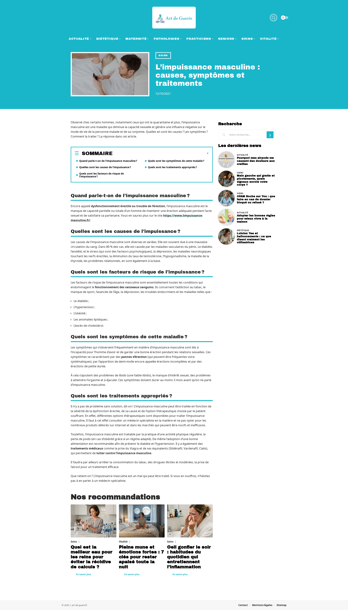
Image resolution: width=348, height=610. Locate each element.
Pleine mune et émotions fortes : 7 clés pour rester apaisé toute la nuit (141, 557)
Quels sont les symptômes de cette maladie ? (176, 161)
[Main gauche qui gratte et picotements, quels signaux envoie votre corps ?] (226, 179)
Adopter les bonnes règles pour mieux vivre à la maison (256, 218)
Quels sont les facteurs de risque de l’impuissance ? (101, 175)
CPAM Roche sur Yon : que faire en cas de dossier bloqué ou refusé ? (256, 199)
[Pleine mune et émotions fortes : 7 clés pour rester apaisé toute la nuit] (142, 520)
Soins (163, 55)
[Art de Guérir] (174, 17)
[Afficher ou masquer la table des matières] (161, 153)
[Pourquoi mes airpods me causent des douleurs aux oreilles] (226, 159)
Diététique (243, 230)
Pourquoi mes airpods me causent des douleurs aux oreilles (256, 160)
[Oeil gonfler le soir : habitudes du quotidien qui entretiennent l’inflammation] (190, 520)
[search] (273, 17)
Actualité (242, 155)
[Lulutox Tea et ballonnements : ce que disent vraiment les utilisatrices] (226, 236)
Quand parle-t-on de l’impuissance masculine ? (108, 161)
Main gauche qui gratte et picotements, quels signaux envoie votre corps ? (256, 180)
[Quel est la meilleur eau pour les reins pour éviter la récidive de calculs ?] (93, 520)
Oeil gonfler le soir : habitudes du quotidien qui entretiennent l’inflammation (189, 557)
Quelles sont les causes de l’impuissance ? (105, 167)
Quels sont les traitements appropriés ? (172, 167)
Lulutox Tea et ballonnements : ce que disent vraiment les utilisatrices (254, 238)
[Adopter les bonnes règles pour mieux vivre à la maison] (226, 217)
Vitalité (123, 541)
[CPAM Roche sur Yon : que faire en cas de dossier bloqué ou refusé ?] (226, 198)
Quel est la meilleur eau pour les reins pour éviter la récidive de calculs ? (91, 557)
